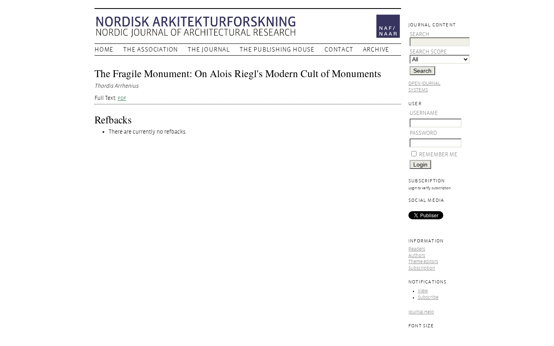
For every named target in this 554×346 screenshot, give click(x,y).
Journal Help (421, 312)
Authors (416, 255)
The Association (150, 49)
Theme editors (423, 261)
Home (104, 49)
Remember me (438, 154)
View (423, 291)
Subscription (421, 268)
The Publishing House (277, 49)
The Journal (209, 49)
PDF (122, 98)
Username (424, 113)
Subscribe (428, 297)
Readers (416, 249)
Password (423, 133)
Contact (338, 49)
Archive (376, 49)
